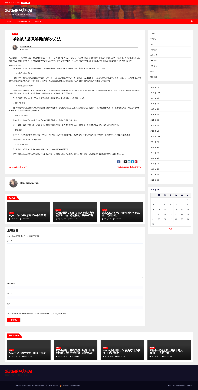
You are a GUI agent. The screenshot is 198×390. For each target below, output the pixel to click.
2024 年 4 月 (155, 153)
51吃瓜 (153, 33)
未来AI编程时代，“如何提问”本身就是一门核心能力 (121, 214)
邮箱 (9, 293)
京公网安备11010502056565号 (71, 385)
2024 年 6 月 (155, 147)
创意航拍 (153, 50)
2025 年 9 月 (155, 98)
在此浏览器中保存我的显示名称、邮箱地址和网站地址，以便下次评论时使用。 (39, 314)
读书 (152, 71)
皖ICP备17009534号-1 (52, 385)
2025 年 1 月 (155, 131)
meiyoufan (27, 46)
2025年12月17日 (63, 356)
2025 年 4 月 (155, 114)
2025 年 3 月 (155, 120)
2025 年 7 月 (155, 104)
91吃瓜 (153, 39)
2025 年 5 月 (155, 109)
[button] (192, 21)
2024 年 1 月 (155, 164)
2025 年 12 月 (155, 93)
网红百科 (153, 61)
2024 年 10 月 (155, 136)
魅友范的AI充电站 (18, 10)
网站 (9, 304)
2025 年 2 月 (155, 125)
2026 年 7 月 (155, 87)
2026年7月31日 (16, 356)
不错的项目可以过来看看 (128, 167)
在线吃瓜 (15, 33)
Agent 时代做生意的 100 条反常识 (27, 215)
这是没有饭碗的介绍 (23, 21)
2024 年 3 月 (155, 158)
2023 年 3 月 (155, 180)
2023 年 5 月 (155, 169)
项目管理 (153, 77)
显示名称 (11, 283)
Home (9, 21)
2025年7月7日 (156, 356)
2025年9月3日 (109, 356)
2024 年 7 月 (155, 142)
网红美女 (153, 66)
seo (151, 44)
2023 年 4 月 (155, 174)
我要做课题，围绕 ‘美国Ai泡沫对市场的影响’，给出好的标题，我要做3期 (74, 214)
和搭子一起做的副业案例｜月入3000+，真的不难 (166, 351)
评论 (9, 241)
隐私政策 (38, 21)
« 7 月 (170, 229)
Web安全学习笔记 (19, 167)
